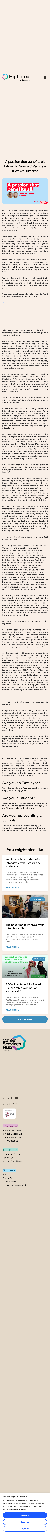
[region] (25, 1513)
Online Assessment (16, 1185)
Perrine (26, 788)
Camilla (14, 788)
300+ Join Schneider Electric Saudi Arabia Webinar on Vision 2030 (24, 988)
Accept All (25, 1515)
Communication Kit (12, 1137)
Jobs (5, 1174)
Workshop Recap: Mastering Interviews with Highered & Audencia (23, 863)
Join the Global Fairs (12, 1133)
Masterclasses (9, 1181)
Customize (25, 1522)
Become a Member (12, 1154)
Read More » (13, 887)
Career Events (9, 1178)
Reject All (25, 1529)
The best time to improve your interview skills (25, 926)
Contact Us (12, 1140)
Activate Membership (13, 1130)
